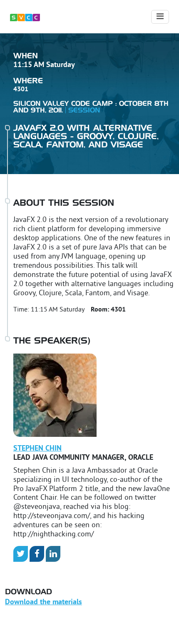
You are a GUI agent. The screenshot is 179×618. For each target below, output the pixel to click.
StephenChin (37, 449)
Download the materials (43, 602)
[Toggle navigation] (160, 17)
